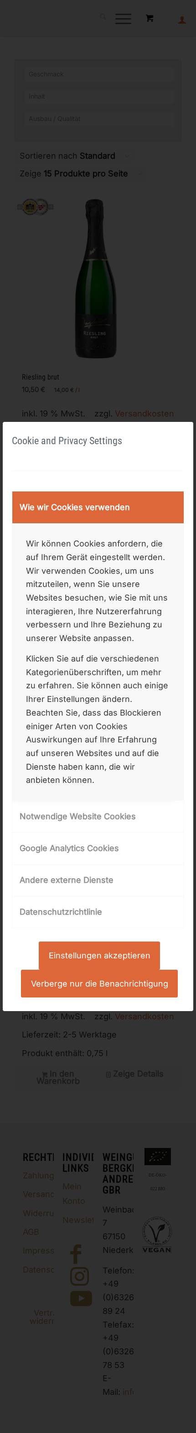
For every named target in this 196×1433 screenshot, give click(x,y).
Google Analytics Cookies (69, 848)
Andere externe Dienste (66, 880)
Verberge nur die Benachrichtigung (99, 983)
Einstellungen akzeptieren (99, 955)
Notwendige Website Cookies (78, 816)
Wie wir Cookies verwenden (75, 507)
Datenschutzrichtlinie (61, 912)
